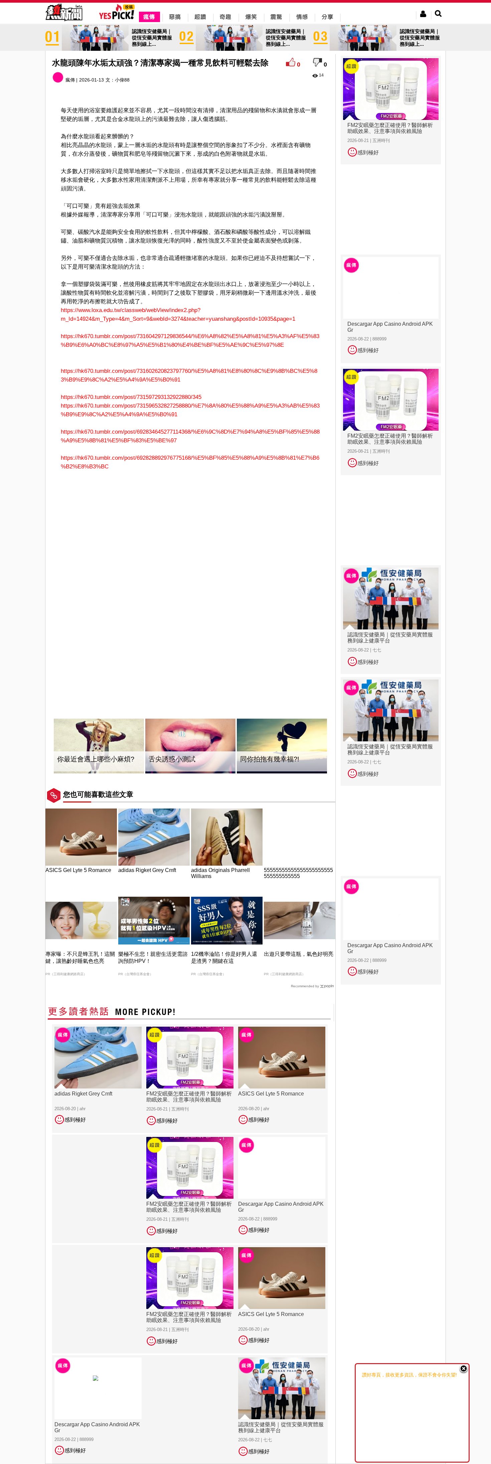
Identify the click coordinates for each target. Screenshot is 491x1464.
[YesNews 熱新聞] (64, 21)
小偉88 (122, 80)
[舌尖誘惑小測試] (190, 746)
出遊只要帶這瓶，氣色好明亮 (298, 954)
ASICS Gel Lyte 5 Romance (78, 870)
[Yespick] (118, 18)
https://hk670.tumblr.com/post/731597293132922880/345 (131, 397)
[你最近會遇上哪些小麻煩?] (99, 746)
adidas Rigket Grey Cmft (147, 870)
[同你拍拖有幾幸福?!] (282, 746)
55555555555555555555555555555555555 (298, 873)
